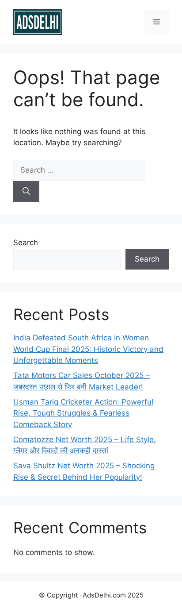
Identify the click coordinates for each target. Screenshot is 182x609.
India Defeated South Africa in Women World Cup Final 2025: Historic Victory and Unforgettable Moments (88, 349)
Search (25, 242)
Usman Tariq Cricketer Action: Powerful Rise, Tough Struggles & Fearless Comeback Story (83, 413)
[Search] (26, 191)
